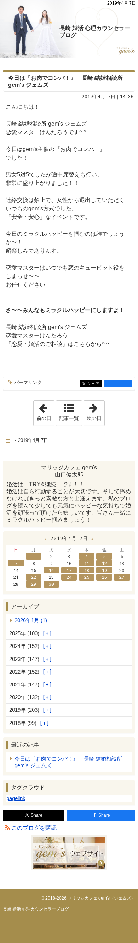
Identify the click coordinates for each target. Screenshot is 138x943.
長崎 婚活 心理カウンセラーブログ (94, 31)
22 (33, 577)
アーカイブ (25, 606)
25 (86, 577)
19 (104, 570)
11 (86, 563)
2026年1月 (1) (31, 620)
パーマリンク (28, 382)
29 (33, 584)
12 (104, 563)
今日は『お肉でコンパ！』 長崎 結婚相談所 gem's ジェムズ (68, 762)
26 (104, 577)
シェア (94, 384)
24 (69, 577)
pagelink (15, 798)
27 (121, 577)
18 (86, 570)
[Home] (8, 440)
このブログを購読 (34, 828)
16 (51, 570)
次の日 (95, 411)
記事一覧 (69, 418)
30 (51, 584)
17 (69, 570)
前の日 (45, 411)
